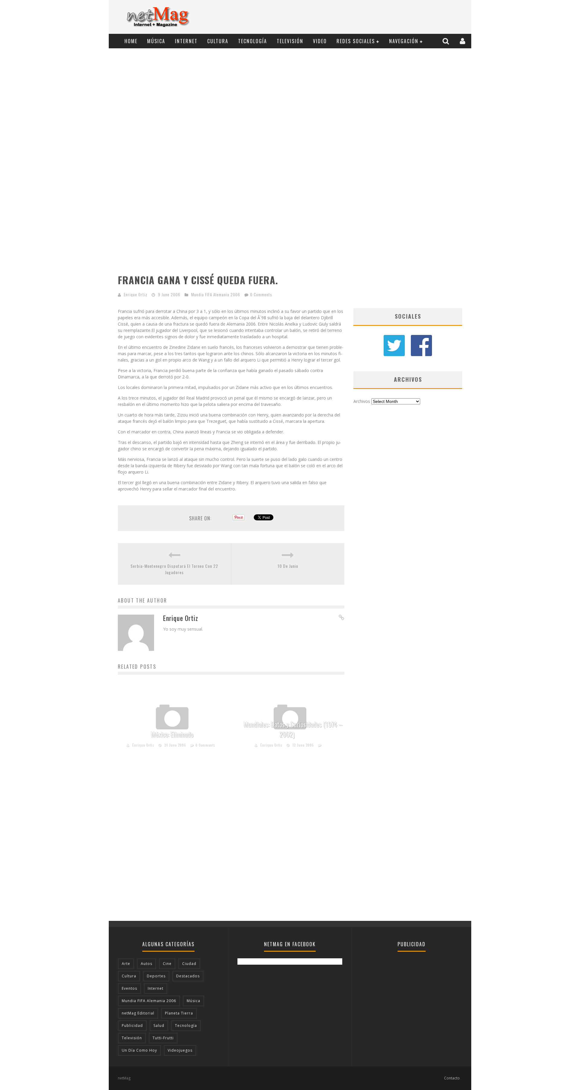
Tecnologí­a (252, 41)
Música (156, 41)
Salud (158, 1025)
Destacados (188, 976)
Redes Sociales (356, 41)
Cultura (217, 41)
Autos (146, 963)
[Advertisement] (358, 17)
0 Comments (261, 294)
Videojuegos (180, 1050)
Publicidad (132, 1025)
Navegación (403, 41)
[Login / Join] (463, 41)
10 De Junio (288, 566)
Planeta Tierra (179, 1013)
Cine (167, 963)
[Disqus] (231, 843)
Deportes (156, 976)
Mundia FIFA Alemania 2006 (215, 294)
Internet (186, 41)
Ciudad (189, 963)
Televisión (290, 41)
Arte (126, 963)
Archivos (361, 401)
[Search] (446, 41)
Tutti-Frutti (163, 1037)
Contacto (452, 1078)
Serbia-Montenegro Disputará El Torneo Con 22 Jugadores (174, 569)
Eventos (129, 988)
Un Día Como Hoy (139, 1050)
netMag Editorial (138, 1013)
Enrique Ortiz (135, 294)
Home (130, 41)
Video (320, 41)
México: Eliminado (172, 734)
